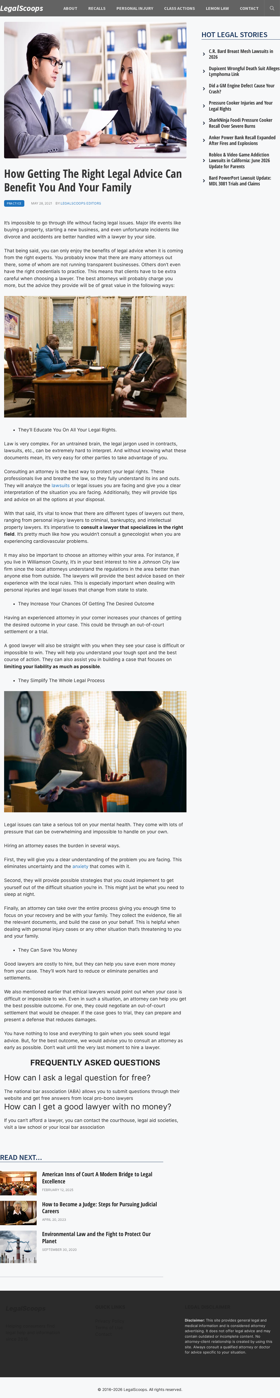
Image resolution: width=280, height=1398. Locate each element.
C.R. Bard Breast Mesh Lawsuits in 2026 (241, 54)
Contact (249, 8)
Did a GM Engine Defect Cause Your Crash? (242, 88)
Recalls (97, 8)
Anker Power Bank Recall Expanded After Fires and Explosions (242, 140)
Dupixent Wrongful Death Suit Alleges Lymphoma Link (244, 71)
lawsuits (61, 485)
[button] (272, 8)
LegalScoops (21, 8)
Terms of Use (109, 1327)
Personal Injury (134, 8)
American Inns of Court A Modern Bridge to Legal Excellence (97, 1177)
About (70, 8)
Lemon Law (217, 8)
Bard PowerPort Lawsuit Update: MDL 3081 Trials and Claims (240, 180)
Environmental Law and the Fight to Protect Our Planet (96, 1237)
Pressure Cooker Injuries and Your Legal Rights (241, 105)
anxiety (80, 866)
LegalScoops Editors (81, 203)
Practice (14, 203)
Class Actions (179, 8)
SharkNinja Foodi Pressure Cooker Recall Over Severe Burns (240, 123)
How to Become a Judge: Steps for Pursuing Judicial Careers (99, 1207)
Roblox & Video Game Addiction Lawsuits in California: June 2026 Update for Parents (239, 160)
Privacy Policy (109, 1321)
